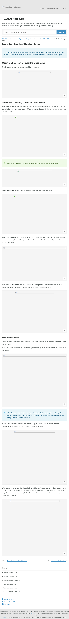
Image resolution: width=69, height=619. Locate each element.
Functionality (17, 39)
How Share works (10, 337)
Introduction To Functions (58, 561)
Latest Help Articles (28, 39)
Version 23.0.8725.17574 (42, 39)
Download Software (52, 8)
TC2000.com (6, 617)
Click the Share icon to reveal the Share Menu (23, 63)
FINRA (31, 613)
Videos (63, 8)
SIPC (35, 613)
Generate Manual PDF (9, 602)
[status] (34, 53)
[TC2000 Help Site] (11, 7)
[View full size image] (34, 84)
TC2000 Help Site (7, 39)
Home (42, 8)
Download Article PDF (9, 599)
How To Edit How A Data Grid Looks (17, 561)
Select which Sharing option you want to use (23, 102)
